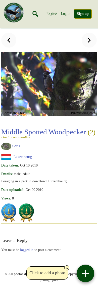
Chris (16, 146)
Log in (65, 14)
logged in (26, 250)
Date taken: (10, 165)
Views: (6, 198)
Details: (7, 174)
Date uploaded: (13, 190)
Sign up (83, 14)
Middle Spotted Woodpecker (48, 133)
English (51, 14)
